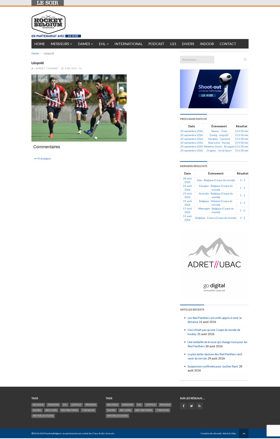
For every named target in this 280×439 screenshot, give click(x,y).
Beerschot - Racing (219, 142)
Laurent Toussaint (47, 68)
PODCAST (156, 44)
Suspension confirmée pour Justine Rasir (213, 366)
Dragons (53, 404)
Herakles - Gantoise (219, 138)
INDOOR (207, 44)
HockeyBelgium (53, 433)
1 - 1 (242, 187)
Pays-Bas (91, 404)
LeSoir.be (87, 433)
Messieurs (60, 44)
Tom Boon (88, 410)
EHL (102, 44)
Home (39, 44)
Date (191, 126)
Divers (188, 44)
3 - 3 (242, 180)
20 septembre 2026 (191, 131)
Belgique (38, 404)
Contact (228, 44)
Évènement (219, 126)
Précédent (44, 158)
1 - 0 (242, 210)
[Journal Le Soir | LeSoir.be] (47, 3)
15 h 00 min (241, 131)
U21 (173, 44)
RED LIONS (51, 410)
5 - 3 (242, 202)
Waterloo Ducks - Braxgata (219, 146)
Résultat (241, 126)
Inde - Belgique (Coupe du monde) (216, 180)
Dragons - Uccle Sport (219, 150)
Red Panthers (69, 410)
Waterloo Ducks (43, 415)
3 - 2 (242, 217)
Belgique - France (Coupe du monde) (215, 217)
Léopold (76, 404)
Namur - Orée (219, 131)
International (128, 44)
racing (37, 410)
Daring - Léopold (219, 135)
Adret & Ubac (229, 433)
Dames (84, 44)
